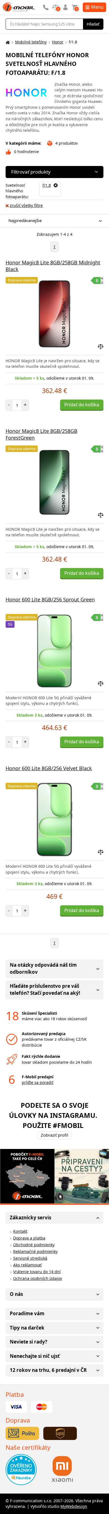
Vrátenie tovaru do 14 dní (37, 1271)
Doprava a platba (29, 1238)
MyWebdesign (73, 1506)
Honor (57, 42)
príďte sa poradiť (37, 1082)
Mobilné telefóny (31, 42)
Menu (97, 7)
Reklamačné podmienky (35, 1251)
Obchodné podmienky (33, 1244)
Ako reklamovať (27, 1265)
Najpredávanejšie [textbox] (25, 220)
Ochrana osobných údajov (37, 1278)
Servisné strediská (30, 1258)
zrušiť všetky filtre (26, 205)
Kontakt (20, 1231)
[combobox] (53, 220)
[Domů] (7, 42)
